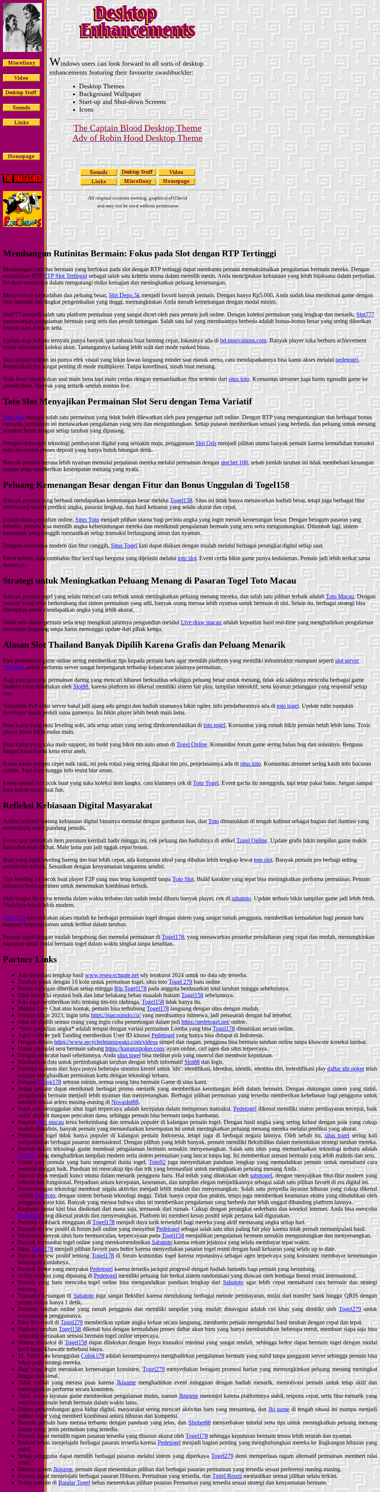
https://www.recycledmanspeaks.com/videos (106, 1042)
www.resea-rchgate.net (112, 975)
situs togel (129, 1055)
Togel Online (191, 744)
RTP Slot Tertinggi (65, 276)
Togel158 (181, 500)
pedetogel (346, 359)
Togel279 (350, 1309)
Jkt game (278, 1409)
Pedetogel (162, 1035)
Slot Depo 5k (124, 295)
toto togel (288, 706)
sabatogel (261, 1175)
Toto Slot (13, 417)
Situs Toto (87, 519)
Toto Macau (340, 596)
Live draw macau (201, 622)
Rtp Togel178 (130, 988)
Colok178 (49, 1082)
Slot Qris (206, 443)
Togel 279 (180, 982)
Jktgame (126, 1382)
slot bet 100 (234, 462)
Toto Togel (206, 783)
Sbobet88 (200, 1422)
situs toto (239, 379)
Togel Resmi (227, 1476)
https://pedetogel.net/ (205, 1022)
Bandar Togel (74, 1482)
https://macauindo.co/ (116, 1015)
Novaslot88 (124, 1102)
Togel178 (14, 917)
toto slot (187, 558)
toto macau (51, 1122)
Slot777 (365, 314)
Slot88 (80, 686)
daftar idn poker (345, 1068)
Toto (213, 821)
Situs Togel (124, 545)
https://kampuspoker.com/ (135, 1048)
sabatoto (241, 898)
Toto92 (26, 1155)
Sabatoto (45, 1195)
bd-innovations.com (243, 340)
